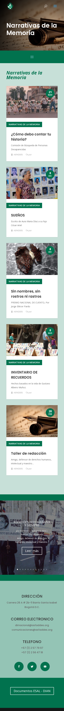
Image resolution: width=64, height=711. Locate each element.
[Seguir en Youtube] (45, 666)
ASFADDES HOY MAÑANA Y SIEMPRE (32, 523)
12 (46, 569)
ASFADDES (18, 154)
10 (41, 569)
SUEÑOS (18, 215)
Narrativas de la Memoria (24, 124)
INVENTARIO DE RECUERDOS (24, 375)
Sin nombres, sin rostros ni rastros (26, 294)
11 (43, 569)
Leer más (32, 551)
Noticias (24, 534)
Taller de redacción (28, 453)
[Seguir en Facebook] (19, 666)
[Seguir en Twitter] (32, 666)
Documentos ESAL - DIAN (32, 691)
